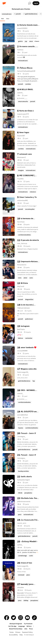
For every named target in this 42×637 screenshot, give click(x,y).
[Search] (29, 3)
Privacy (17, 632)
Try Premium (28, 624)
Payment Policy (27, 632)
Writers (29, 626)
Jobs (25, 629)
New (7, 19)
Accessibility (13, 635)
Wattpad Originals (16, 624)
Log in (36, 3)
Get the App (12, 626)
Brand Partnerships (15, 629)
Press (31, 629)
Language (21, 626)
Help (21, 635)
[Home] (14, 3)
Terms (11, 632)
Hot (2, 19)
